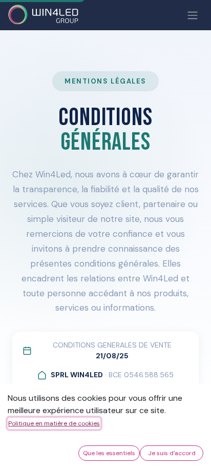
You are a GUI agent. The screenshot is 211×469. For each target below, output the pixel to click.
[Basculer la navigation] (192, 15)
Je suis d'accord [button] (172, 453)
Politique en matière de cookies (54, 423)
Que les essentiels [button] (109, 453)
